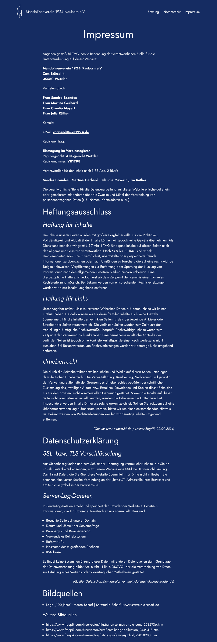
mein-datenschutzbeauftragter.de (150, 581)
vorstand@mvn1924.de (71, 132)
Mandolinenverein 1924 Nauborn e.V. (56, 11)
